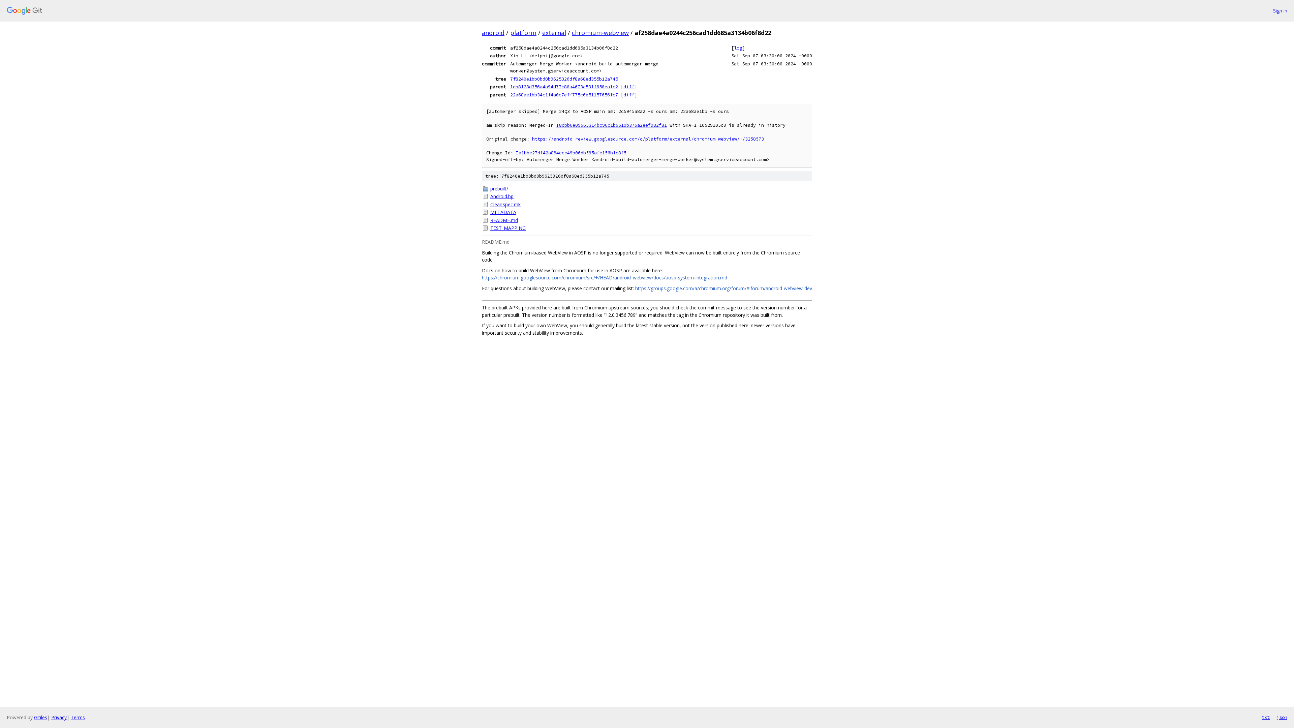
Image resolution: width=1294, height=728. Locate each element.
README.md (504, 220)
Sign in (1280, 10)
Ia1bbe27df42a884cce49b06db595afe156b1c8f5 (571, 153)
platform (523, 33)
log (738, 48)
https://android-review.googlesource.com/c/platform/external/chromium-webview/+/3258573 (648, 139)
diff (628, 87)
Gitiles (40, 717)
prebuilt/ (499, 188)
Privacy (59, 717)
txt (1266, 717)
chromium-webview (600, 33)
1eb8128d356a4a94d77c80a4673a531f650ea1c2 (564, 87)
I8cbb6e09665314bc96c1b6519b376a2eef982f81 (611, 125)
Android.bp (502, 196)
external (554, 33)
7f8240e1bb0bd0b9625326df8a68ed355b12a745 (564, 79)
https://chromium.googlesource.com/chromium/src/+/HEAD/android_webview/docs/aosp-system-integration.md (604, 277)
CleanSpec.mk (505, 204)
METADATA (503, 212)
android (493, 33)
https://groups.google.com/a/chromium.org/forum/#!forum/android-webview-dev (723, 288)
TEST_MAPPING (508, 228)
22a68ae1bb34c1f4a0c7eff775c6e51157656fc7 (564, 95)
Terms (78, 717)
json (1281, 717)
